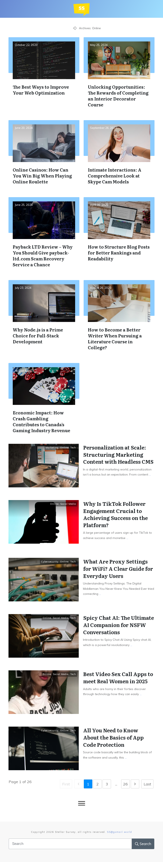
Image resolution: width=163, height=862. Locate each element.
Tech (73, 447)
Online (64, 447)
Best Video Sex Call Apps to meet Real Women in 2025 (118, 677)
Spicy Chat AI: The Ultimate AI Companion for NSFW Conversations (118, 624)
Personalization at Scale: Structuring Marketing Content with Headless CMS (118, 454)
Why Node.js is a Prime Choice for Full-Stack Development (43, 318)
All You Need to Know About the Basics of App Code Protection (113, 737)
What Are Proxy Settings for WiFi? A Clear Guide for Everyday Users (118, 568)
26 (125, 784)
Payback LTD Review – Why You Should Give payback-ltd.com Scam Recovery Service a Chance (43, 235)
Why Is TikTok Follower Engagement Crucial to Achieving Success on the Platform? (115, 514)
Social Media (68, 503)
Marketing (52, 447)
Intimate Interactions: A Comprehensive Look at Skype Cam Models (119, 155)
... (150, 474)
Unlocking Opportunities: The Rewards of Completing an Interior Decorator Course (119, 75)
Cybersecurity (49, 561)
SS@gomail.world (119, 831)
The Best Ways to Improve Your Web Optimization (43, 75)
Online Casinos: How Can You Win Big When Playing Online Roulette (43, 155)
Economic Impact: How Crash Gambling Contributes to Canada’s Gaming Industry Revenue (43, 401)
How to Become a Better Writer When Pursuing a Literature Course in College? (119, 318)
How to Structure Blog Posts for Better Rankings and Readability (119, 235)
